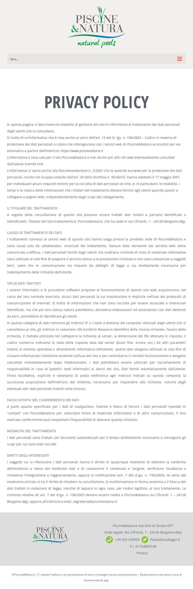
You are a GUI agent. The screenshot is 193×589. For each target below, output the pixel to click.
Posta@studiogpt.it (165, 539)
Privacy (142, 553)
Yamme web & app (96, 580)
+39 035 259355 (127, 539)
